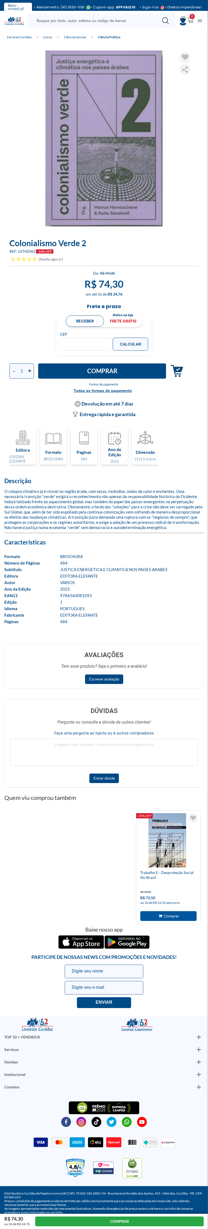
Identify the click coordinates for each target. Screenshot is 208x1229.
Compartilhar (185, 69)
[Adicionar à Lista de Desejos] (185, 57)
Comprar (102, 371)
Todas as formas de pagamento (103, 390)
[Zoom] (104, 138)
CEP (63, 334)
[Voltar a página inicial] (14, 20)
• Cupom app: (113, 7)
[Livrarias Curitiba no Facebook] (66, 1121)
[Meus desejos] (193, 818)
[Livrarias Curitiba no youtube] (142, 1121)
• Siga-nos (149, 7)
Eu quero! (104, 1002)
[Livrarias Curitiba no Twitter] (111, 1121)
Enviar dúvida (104, 778)
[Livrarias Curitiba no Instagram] (81, 1121)
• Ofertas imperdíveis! (183, 7)
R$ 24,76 (115, 294)
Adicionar (174, 371)
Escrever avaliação (104, 679)
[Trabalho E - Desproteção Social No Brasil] (167, 841)
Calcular (130, 344)
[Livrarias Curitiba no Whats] (127, 1121)
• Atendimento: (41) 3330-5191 (59, 7)
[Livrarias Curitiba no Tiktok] (96, 1121)
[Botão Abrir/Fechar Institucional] (199, 1037)
